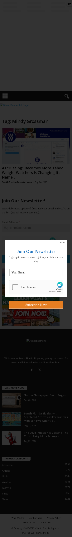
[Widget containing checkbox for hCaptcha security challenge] (36, 287)
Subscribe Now (36, 305)
